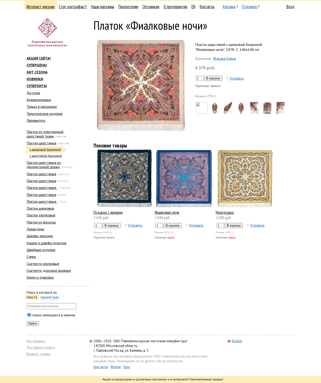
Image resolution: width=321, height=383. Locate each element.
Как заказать (36, 341)
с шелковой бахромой (45, 149)
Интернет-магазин (41, 6)
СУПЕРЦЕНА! (37, 65)
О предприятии (175, 6)
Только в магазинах (42, 106)
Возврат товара (38, 354)
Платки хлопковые (41, 215)
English (237, 341)
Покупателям (128, 6)
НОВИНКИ (35, 79)
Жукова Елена (224, 58)
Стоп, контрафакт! (73, 6)
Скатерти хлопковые (43, 263)
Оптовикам (151, 6)
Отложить (237, 78)
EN (193, 6)
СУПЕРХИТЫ (37, 85)
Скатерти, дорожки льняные (49, 270)
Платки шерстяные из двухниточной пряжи (44, 164)
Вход (290, 6)
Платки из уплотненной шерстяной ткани (45, 133)
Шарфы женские (40, 235)
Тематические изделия (45, 113)
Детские (33, 92)
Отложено (249, 6)
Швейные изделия (41, 249)
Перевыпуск (36, 120)
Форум (116, 367)
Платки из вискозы (41, 222)
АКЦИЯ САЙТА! (39, 58)
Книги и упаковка (40, 277)
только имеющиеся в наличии (53, 315)
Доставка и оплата (41, 347)
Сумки (31, 256)
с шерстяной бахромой (46, 156)
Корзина (229, 6)
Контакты (207, 6)
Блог (127, 367)
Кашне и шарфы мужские (47, 242)
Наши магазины (102, 6)
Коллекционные (39, 99)
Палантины (35, 229)
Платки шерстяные (41, 143)
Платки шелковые (40, 208)
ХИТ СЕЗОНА (37, 72)
